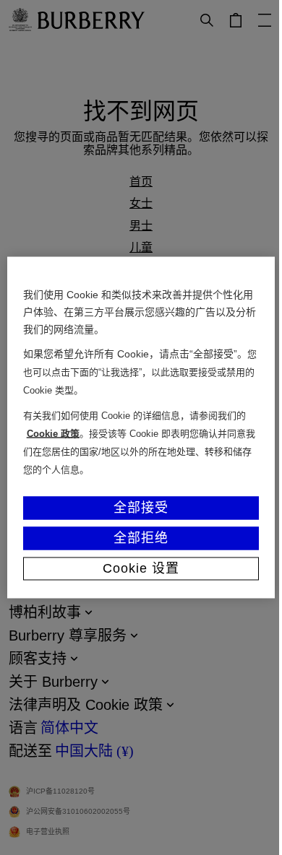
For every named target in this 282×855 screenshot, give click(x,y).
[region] (135, 427)
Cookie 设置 (136, 567)
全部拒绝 (135, 537)
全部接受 (135, 507)
